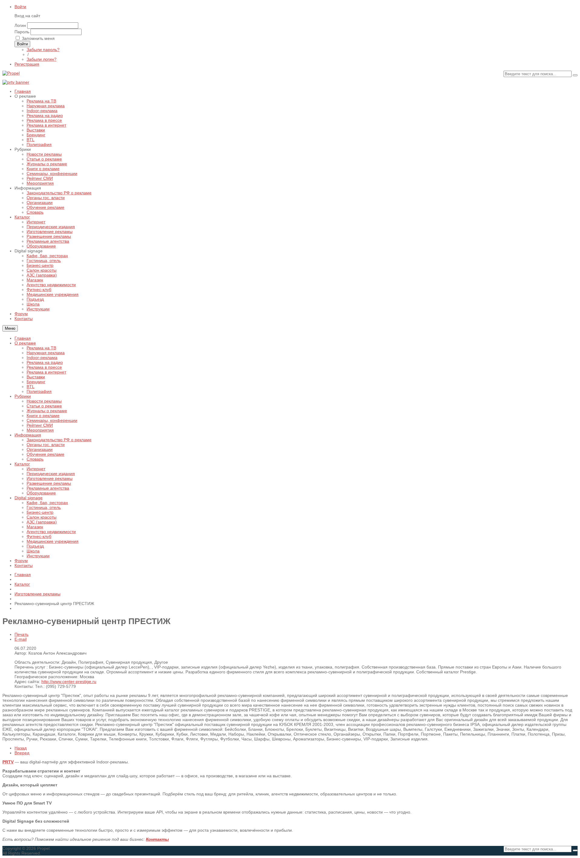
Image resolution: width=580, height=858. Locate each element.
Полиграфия (39, 391)
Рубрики (22, 396)
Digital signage (28, 497)
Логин (20, 25)
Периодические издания (51, 473)
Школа (33, 551)
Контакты (23, 565)
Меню (10, 328)
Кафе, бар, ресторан (47, 502)
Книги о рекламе (43, 415)
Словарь (35, 459)
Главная (22, 338)
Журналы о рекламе (47, 410)
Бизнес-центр (40, 512)
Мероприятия (40, 430)
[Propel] (11, 73)
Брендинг (36, 381)
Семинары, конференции (52, 420)
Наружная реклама (46, 352)
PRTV (8, 761)
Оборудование (41, 493)
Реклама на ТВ (41, 347)
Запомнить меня (38, 38)
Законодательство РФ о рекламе (59, 439)
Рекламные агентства (48, 488)
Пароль (21, 31)
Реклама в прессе (44, 367)
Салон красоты (41, 517)
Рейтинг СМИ (40, 425)
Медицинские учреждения (53, 541)
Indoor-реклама (42, 357)
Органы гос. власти (46, 444)
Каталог (22, 463)
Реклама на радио (45, 362)
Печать (21, 634)
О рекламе (25, 343)
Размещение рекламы (49, 483)
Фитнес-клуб (39, 536)
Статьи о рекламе (44, 405)
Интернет (36, 468)
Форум (21, 560)
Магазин (35, 526)
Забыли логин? (41, 59)
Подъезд (35, 546)
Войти (20, 6)
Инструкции (38, 555)
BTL (30, 386)
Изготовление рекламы (49, 478)
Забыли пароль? (43, 49)
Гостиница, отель (44, 507)
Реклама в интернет (46, 372)
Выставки (36, 376)
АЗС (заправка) (42, 522)
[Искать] (575, 75)
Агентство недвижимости (51, 531)
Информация (27, 434)
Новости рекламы (44, 401)
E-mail (20, 639)
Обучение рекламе (45, 454)
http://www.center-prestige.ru (68, 681)
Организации (40, 449)
